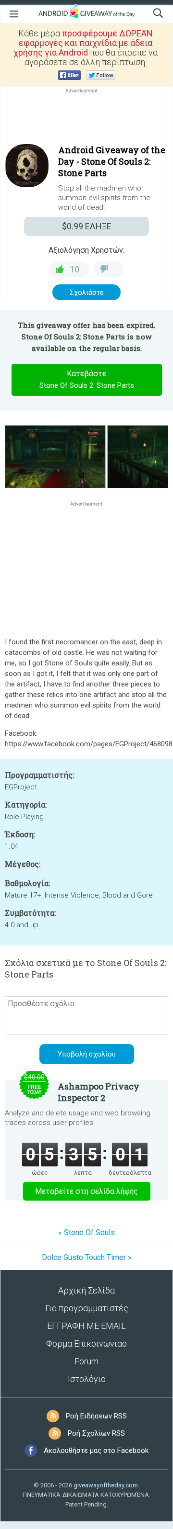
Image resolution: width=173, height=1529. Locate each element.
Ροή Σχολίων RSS (96, 1433)
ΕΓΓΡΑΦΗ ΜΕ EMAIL (86, 1326)
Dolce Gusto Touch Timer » (87, 1257)
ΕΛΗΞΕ (86, 226)
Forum (86, 1361)
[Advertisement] (86, 118)
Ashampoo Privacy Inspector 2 (98, 1091)
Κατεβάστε (86, 379)
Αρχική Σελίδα (86, 1290)
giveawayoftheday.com (106, 1485)
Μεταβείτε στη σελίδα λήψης (86, 1191)
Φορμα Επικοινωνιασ (86, 1343)
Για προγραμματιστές (86, 1308)
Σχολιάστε (87, 292)
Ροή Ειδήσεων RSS (96, 1416)
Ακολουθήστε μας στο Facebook (96, 1450)
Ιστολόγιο (87, 1379)
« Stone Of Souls (86, 1232)
